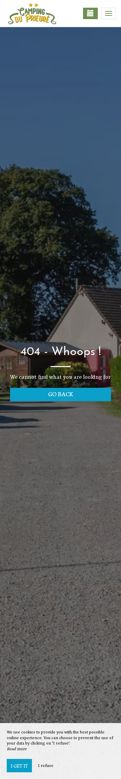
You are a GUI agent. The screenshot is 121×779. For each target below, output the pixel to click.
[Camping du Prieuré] (38, 13)
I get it (19, 765)
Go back (60, 394)
